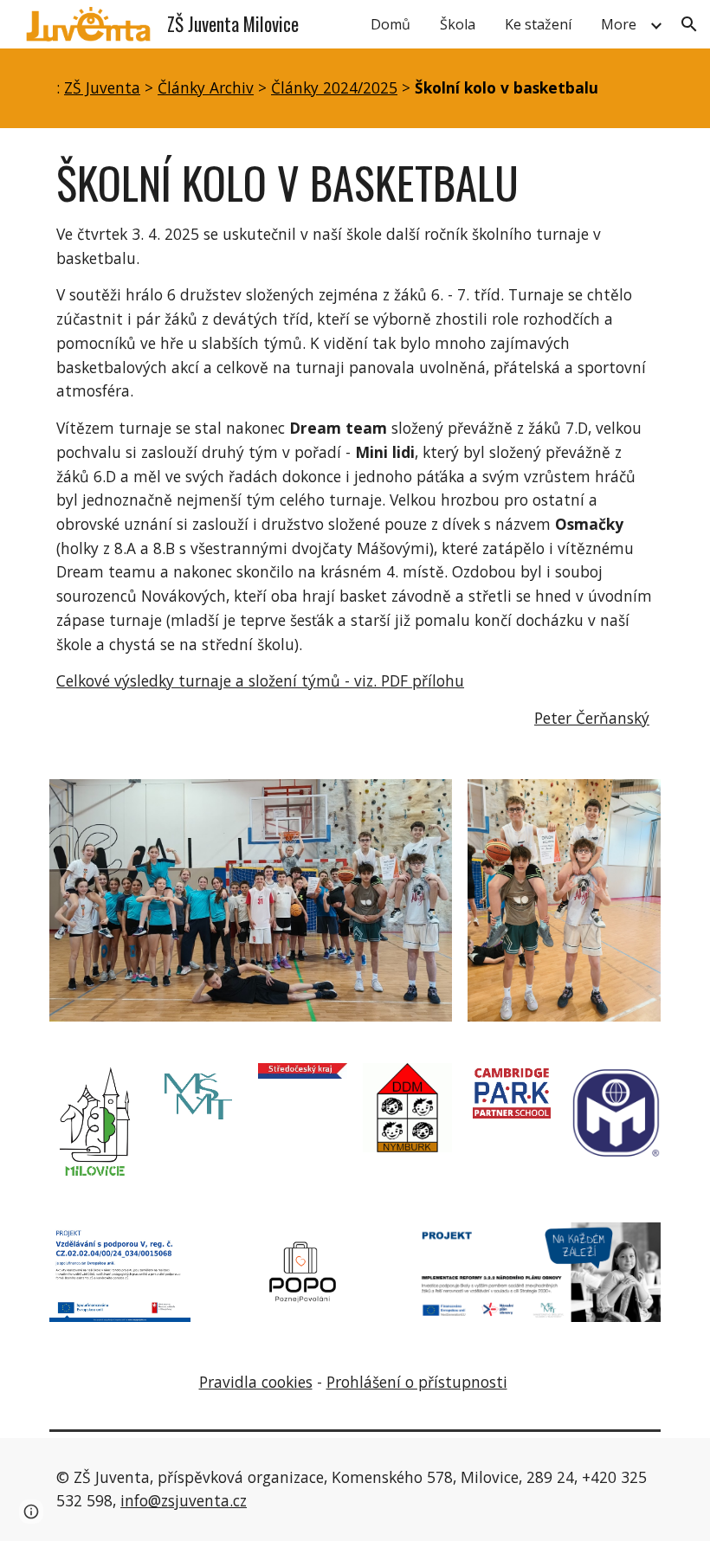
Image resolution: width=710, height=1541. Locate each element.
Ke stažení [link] (538, 24)
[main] (355, 88)
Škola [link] (457, 24)
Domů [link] (390, 24)
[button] (689, 24)
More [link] (618, 24)
